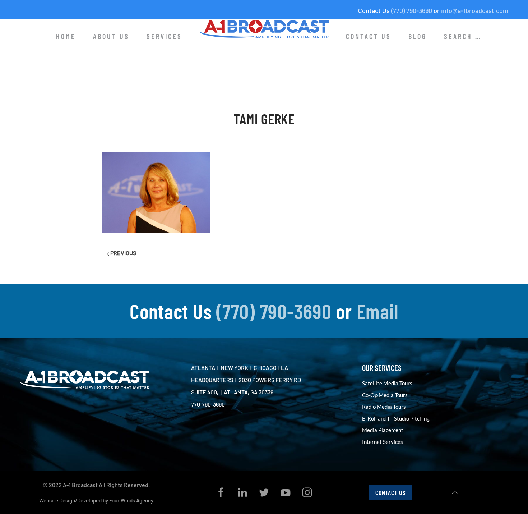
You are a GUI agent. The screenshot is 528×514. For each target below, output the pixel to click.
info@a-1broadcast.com (474, 10)
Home (66, 36)
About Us (111, 36)
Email (378, 310)
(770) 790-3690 (411, 10)
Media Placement (382, 430)
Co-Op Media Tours (385, 395)
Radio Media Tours (384, 406)
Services (164, 36)
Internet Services (382, 442)
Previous (122, 252)
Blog (417, 36)
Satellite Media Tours (387, 383)
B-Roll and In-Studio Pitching (396, 418)
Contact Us (368, 36)
